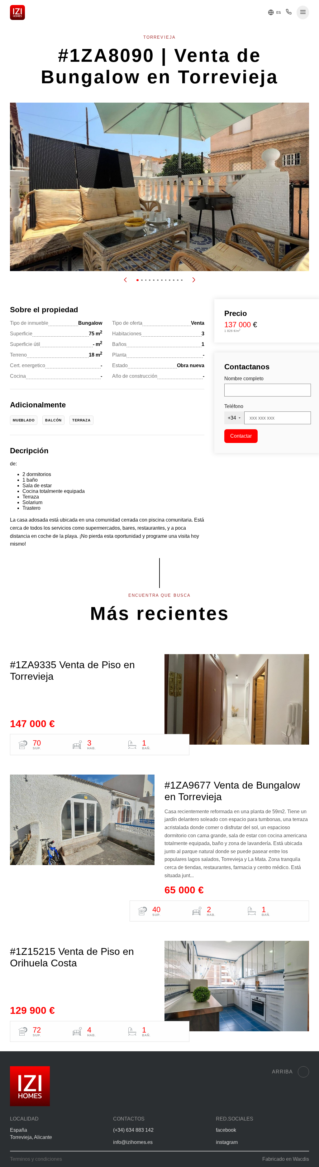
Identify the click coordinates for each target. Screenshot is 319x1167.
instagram (227, 1142)
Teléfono (233, 406)
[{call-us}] (289, 13)
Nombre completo (244, 378)
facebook (226, 1130)
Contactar (241, 436)
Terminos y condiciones (36, 1159)
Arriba (282, 1071)
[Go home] (17, 12)
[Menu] (303, 13)
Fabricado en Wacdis (285, 1159)
